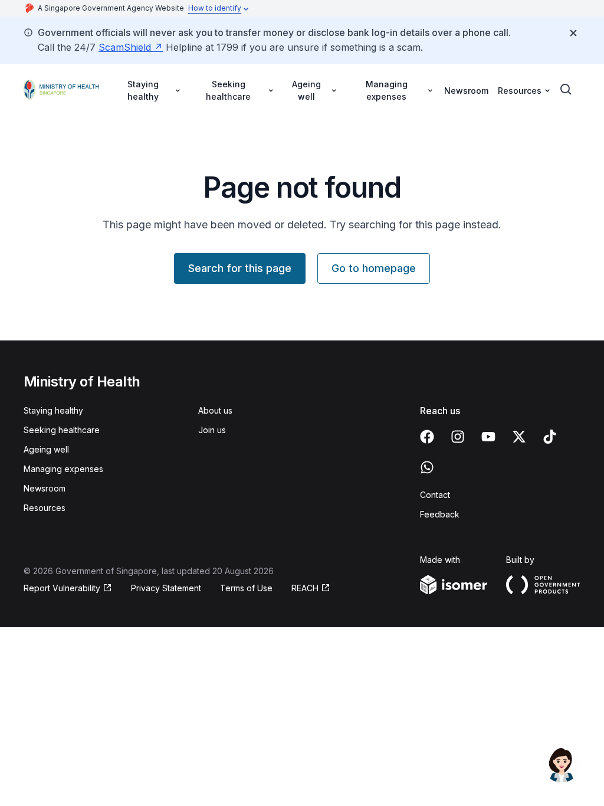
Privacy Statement (166, 588)
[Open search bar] (566, 90)
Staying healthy (53, 410)
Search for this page (239, 268)
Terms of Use (246, 588)
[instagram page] (458, 437)
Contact (435, 495)
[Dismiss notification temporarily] (573, 33)
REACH (305, 588)
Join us (212, 430)
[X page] (519, 437)
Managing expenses (63, 469)
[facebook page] (427, 437)
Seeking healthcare (62, 430)
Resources (44, 508)
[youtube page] (488, 437)
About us (215, 410)
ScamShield (125, 47)
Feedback (439, 514)
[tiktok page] (550, 437)
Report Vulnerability (62, 588)
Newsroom (466, 91)
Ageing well (46, 449)
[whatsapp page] (427, 467)
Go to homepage (373, 268)
